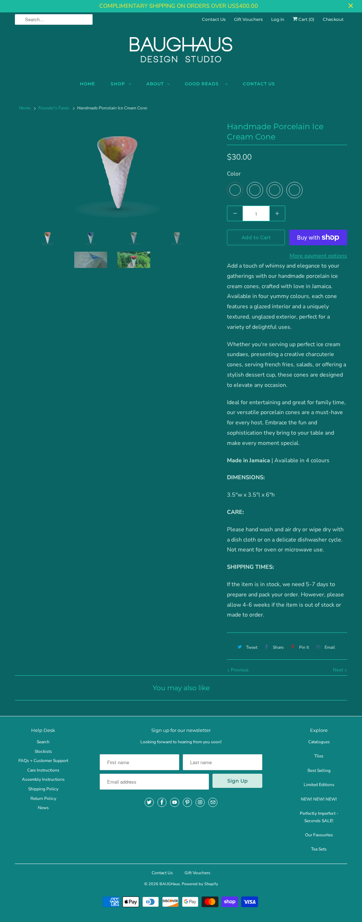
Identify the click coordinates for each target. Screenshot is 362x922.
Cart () (305, 19)
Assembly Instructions (43, 779)
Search (43, 742)
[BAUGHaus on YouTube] (174, 802)
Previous (239, 670)
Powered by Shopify (200, 884)
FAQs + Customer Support (43, 760)
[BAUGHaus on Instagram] (200, 802)
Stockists (43, 751)
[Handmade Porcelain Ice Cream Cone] (117, 173)
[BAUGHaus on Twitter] (149, 802)
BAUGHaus (169, 884)
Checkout (333, 19)
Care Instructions (43, 770)
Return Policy (43, 798)
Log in (277, 19)
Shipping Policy (43, 789)
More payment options (318, 256)
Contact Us (214, 19)
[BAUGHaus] (181, 52)
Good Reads (203, 83)
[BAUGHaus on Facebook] (162, 802)
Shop (118, 83)
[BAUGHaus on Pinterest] (187, 802)
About (155, 83)
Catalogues (319, 742)
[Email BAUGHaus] (212, 802)
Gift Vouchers (248, 19)
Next (338, 670)
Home (87, 83)
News (43, 808)
